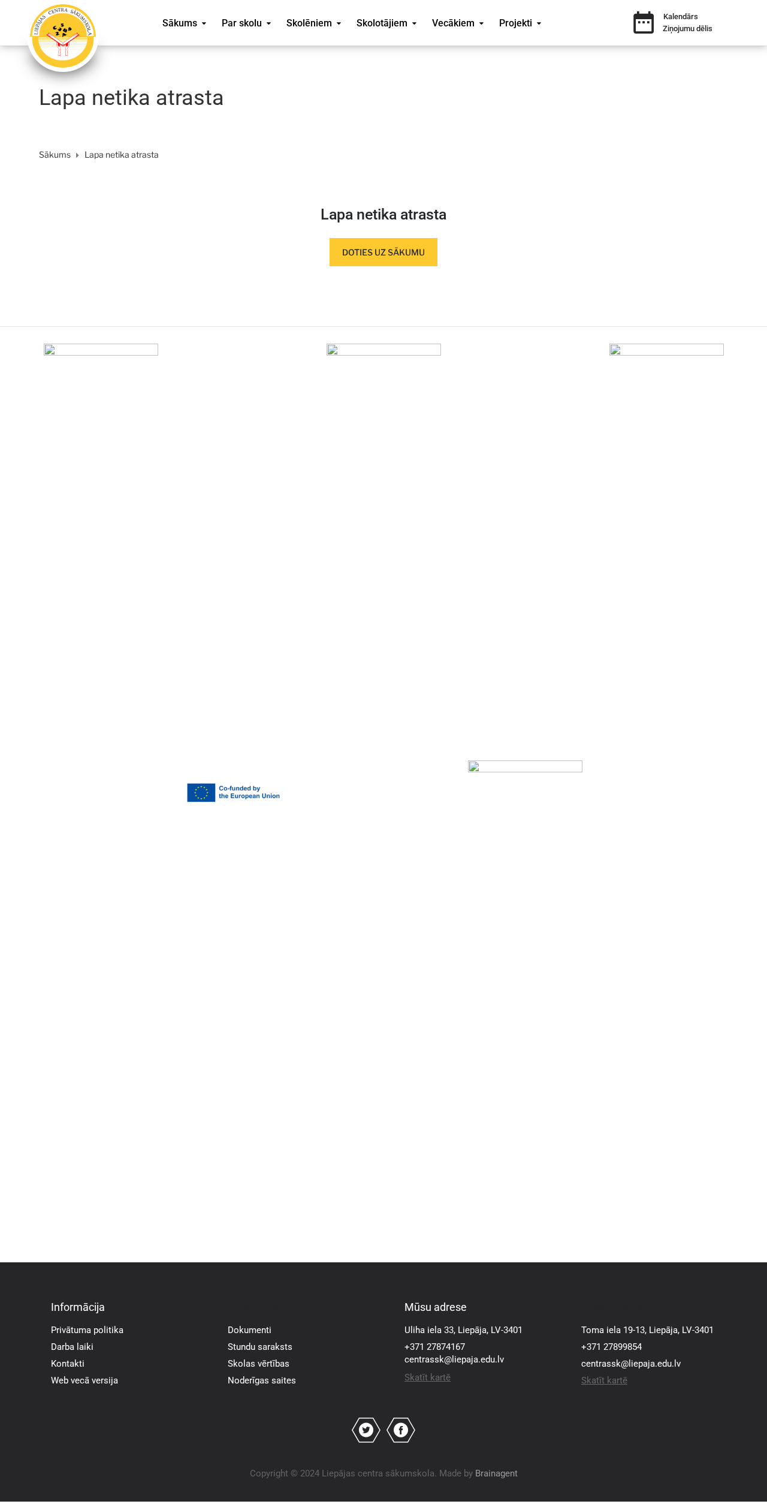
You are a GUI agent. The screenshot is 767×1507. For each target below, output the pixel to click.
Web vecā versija (84, 1380)
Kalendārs (680, 16)
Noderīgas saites (262, 1380)
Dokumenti (249, 1330)
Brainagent (496, 1473)
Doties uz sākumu (383, 252)
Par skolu (242, 23)
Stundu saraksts (260, 1346)
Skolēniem (309, 23)
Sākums (179, 23)
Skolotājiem (382, 23)
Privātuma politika (87, 1330)
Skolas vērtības (258, 1363)
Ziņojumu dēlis (687, 28)
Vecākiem (453, 23)
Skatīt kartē (427, 1377)
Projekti (515, 23)
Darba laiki (72, 1346)
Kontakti (67, 1363)
